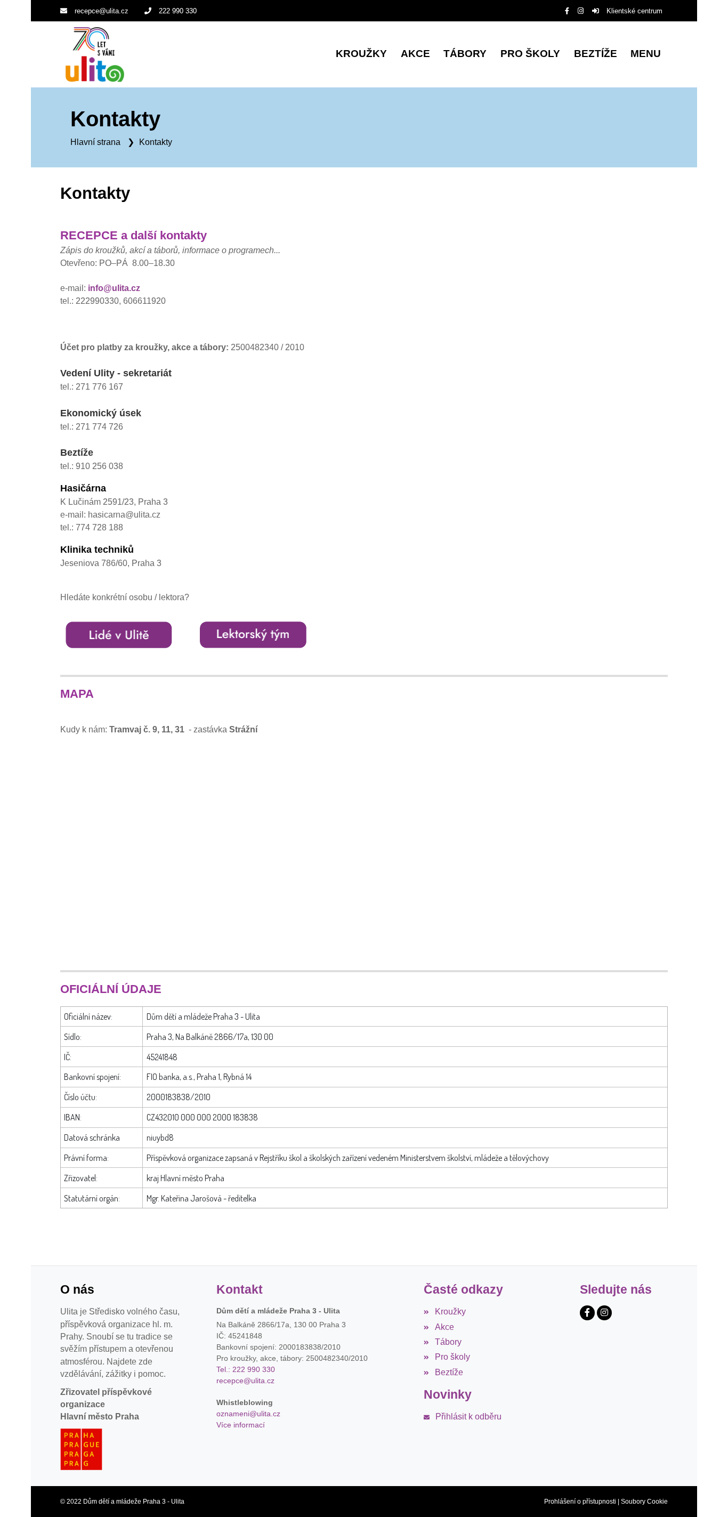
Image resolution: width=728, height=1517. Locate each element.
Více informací (240, 1425)
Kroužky (450, 1311)
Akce (444, 1327)
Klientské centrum (634, 11)
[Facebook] (567, 11)
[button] (646, 55)
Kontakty (155, 142)
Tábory (448, 1341)
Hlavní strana (95, 142)
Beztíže (449, 1372)
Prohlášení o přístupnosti (580, 1501)
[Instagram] (581, 11)
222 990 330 (178, 11)
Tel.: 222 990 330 (245, 1369)
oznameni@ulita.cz (248, 1413)
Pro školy (452, 1356)
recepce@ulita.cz (101, 11)
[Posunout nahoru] (704, 1493)
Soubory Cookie (644, 1501)
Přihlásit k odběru (468, 1416)
